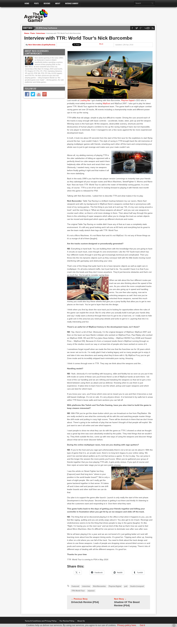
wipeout (91, 590)
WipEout (106, 103)
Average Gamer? (71, 3)
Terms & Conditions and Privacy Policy (41, 621)
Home (27, 3)
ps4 (125, 586)
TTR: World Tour (78, 590)
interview (86, 586)
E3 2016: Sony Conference (46, 28)
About (57, 3)
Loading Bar (85, 100)
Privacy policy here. (126, 625)
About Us (81, 621)
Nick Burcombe (99, 586)
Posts (36, 3)
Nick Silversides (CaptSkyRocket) (41, 45)
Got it (142, 625)
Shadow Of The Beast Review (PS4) (127, 604)
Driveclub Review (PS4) (85, 602)
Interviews (40, 33)
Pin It (101, 44)
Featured (75, 586)
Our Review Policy (66, 621)
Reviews (47, 3)
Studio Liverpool (137, 586)
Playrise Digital (127, 100)
